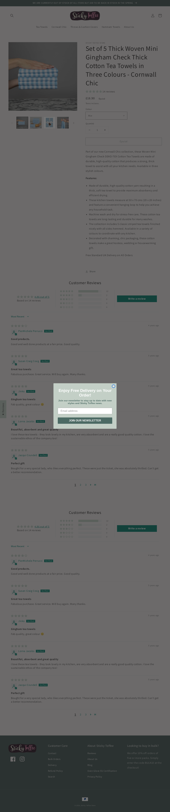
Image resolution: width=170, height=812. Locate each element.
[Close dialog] (113, 386)
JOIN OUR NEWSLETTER (85, 420)
